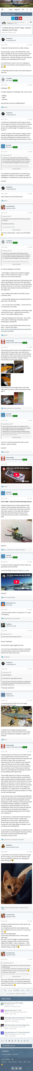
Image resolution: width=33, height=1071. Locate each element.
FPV (13, 1004)
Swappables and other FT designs (17, 1034)
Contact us (4, 1062)
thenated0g (10, 341)
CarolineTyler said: (7, 963)
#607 (31, 247)
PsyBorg (8, 624)
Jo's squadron (8, 1004)
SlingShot (9, 845)
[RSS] (2, 1064)
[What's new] (27, 9)
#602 (31, 85)
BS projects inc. (11, 603)
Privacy (20, 1062)
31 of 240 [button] (16, 990)
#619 (31, 921)
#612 (31, 562)
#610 (31, 464)
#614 (31, 630)
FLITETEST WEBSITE (7, 1054)
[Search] (31, 9)
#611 (31, 498)
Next (22, 990)
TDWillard (7, 1012)
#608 (31, 347)
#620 (31, 959)
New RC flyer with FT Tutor (13, 1010)
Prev (10, 990)
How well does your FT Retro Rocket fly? (17, 1032)
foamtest (9, 38)
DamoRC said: (5, 216)
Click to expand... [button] (16, 168)
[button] (2, 10)
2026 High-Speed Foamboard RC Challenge (18, 1018)
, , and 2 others (14, 549)
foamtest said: (6, 155)
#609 (31, 420)
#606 (31, 212)
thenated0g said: (6, 424)
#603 (31, 119)
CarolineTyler (10, 206)
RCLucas (5, 32)
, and (12, 408)
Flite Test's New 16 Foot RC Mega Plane (17, 1025)
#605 (31, 193)
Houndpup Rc (8, 1019)
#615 (31, 669)
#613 (31, 609)
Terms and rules (12, 1062)
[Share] (28, 45)
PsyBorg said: (5, 672)
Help (25, 1062)
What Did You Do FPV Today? (14, 1003)
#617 (31, 751)
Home (29, 1062)
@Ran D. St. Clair (24, 570)
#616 (31, 700)
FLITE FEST (15, 1054)
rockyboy (9, 78)
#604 (31, 151)
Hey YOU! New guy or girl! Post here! (18, 1012)
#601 (31, 45)
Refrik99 (6, 1034)
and (9, 597)
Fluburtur (9, 694)
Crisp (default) (6, 1059)
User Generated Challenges (18, 1019)
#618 (31, 851)
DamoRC (8, 145)
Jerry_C (6, 1027)
